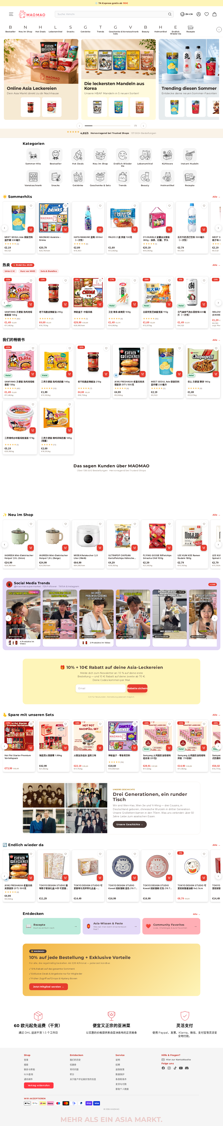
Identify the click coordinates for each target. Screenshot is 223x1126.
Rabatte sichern (137, 688)
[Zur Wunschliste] (31, 206)
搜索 (26, 1064)
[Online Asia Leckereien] (41, 79)
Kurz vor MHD (27, 271)
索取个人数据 (122, 1089)
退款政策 (120, 1069)
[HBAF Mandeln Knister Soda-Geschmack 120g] (118, 107)
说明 (118, 1059)
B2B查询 (28, 1074)
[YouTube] (181, 1068)
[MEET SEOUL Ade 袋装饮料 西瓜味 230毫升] (196, 107)
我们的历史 (75, 1059)
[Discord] (187, 1068)
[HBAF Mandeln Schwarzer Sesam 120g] (97, 107)
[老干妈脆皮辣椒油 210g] (30, 107)
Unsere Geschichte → (129, 824)
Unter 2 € (10, 271)
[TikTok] (175, 1068)
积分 (72, 1074)
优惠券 (73, 1064)
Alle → (216, 196)
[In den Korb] (31, 229)
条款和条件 (121, 1079)
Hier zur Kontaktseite (178, 1059)
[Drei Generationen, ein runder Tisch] (65, 808)
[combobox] (114, 14)
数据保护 (120, 1074)
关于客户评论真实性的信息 (83, 1079)
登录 (26, 1059)
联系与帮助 (29, 1069)
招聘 (118, 1064)
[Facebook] (163, 1068)
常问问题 (74, 1069)
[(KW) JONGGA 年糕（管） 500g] (52, 107)
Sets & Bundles (49, 271)
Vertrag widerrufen (39, 1085)
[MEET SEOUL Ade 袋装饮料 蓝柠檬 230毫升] (174, 107)
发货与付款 (121, 1084)
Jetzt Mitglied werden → (48, 986)
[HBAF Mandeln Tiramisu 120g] (140, 107)
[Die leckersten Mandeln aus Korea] (118, 79)
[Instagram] (169, 1068)
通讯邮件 (28, 1079)
